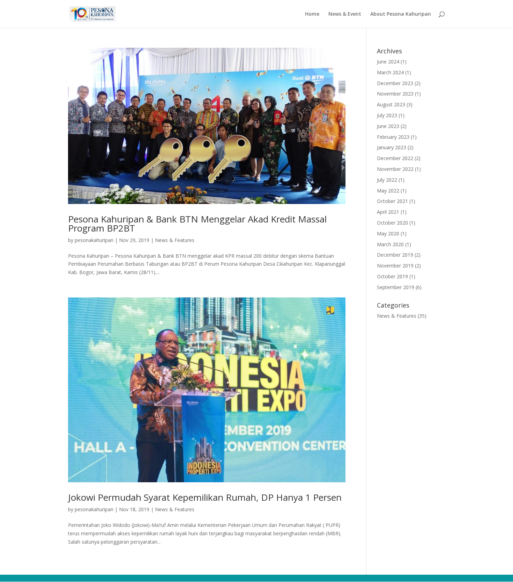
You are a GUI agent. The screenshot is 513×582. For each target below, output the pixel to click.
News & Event (344, 14)
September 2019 (395, 287)
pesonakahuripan (94, 240)
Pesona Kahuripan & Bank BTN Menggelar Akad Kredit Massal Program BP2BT (197, 223)
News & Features (174, 240)
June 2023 (388, 126)
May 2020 (388, 233)
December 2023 (395, 83)
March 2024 (390, 72)
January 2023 (391, 147)
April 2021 (388, 212)
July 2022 (387, 179)
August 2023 (391, 104)
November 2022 (395, 169)
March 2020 (390, 244)
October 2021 (392, 201)
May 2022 (388, 190)
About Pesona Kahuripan (400, 14)
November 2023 (395, 93)
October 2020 (392, 222)
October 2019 (392, 276)
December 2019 (395, 254)
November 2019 (395, 265)
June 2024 (388, 61)
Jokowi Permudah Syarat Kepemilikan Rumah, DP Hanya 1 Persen (205, 497)
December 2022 (395, 158)
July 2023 (387, 115)
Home (312, 14)
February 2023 (393, 137)
